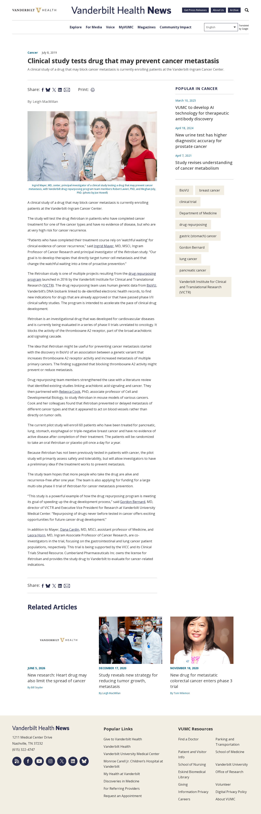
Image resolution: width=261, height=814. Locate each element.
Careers (184, 799)
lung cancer (188, 259)
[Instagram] (50, 761)
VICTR (48, 285)
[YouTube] (39, 761)
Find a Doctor (188, 739)
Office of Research (229, 772)
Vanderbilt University (232, 764)
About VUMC (225, 799)
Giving (183, 784)
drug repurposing (193, 224)
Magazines (147, 27)
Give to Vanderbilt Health (123, 739)
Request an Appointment (123, 796)
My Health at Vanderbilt (122, 774)
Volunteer (223, 784)
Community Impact (175, 27)
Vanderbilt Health (117, 746)
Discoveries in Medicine (121, 781)
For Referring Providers (122, 788)
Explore (76, 27)
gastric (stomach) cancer (198, 236)
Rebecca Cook (69, 391)
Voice (110, 27)
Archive (234, 10)
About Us (218, 10)
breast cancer (209, 190)
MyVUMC (126, 27)
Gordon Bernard (132, 501)
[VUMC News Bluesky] (84, 761)
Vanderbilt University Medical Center (131, 754)
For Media (94, 27)
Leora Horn (36, 535)
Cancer (33, 52)
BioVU (151, 285)
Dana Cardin (69, 529)
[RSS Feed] (16, 761)
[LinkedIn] (72, 761)
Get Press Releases (195, 10)
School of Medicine (230, 752)
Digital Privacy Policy (231, 792)
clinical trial (187, 201)
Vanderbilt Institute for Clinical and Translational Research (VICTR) (202, 287)
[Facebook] (28, 761)
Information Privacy (193, 792)
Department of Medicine (198, 213)
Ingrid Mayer (104, 246)
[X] (61, 761)
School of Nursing (192, 764)
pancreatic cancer (192, 270)
